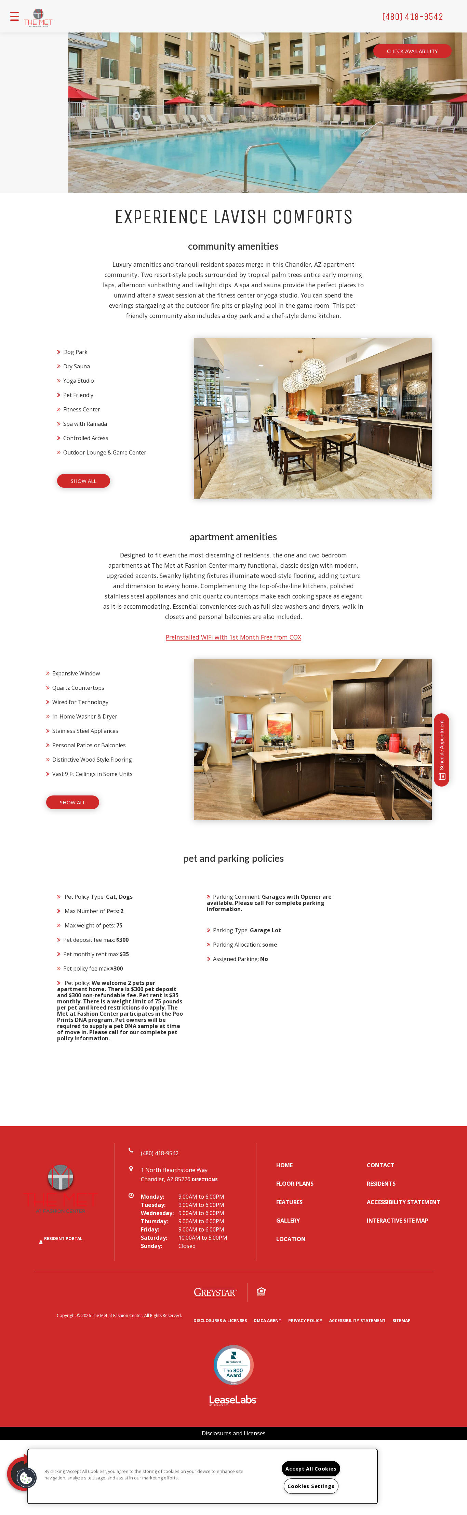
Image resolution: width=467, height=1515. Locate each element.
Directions (204, 1180)
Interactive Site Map (397, 1220)
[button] (26, 1478)
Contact (381, 1165)
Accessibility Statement (403, 1202)
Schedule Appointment (441, 745)
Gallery (288, 1220)
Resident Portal (63, 1238)
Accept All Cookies (310, 1468)
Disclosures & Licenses (220, 1320)
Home (284, 1165)
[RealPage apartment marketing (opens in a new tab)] (233, 1401)
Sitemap (401, 1320)
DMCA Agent (267, 1320)
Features (289, 1202)
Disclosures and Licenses (234, 1433)
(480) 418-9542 (412, 16)
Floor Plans (294, 1183)
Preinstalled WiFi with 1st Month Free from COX (233, 637)
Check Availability (412, 51)
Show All (83, 480)
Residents (381, 1183)
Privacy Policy (305, 1320)
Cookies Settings (311, 1486)
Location (291, 1239)
